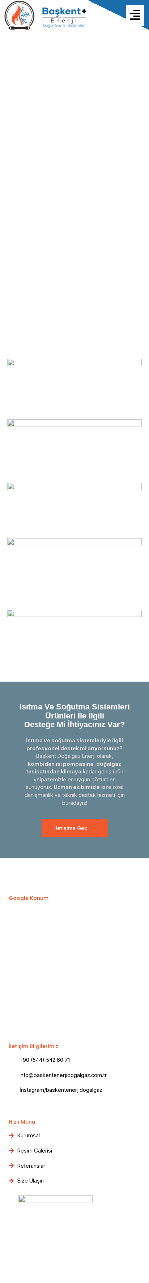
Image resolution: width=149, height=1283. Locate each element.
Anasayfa (17, 194)
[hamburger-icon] (135, 15)
